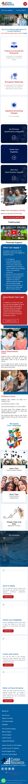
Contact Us (20, 782)
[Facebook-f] (2, 768)
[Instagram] (6, 768)
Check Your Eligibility (7, 10)
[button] (3, 780)
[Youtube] (9, 768)
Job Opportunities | (14, 782)
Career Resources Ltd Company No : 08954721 (9, 780)
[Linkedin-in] (13, 768)
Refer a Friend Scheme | (5, 782)
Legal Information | (22, 780)
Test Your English (21, 10)
